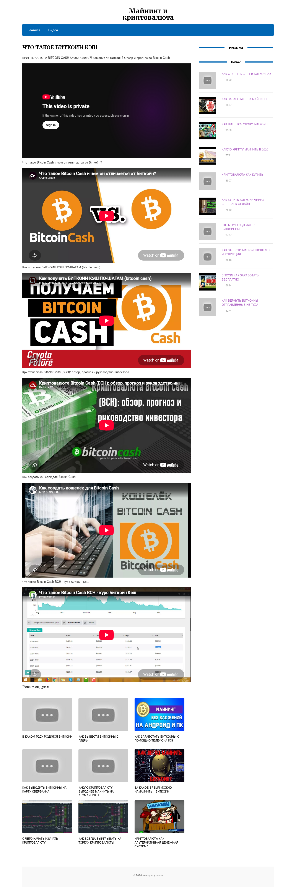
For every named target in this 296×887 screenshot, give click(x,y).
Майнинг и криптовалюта (148, 14)
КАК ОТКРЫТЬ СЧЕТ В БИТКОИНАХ (246, 74)
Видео (53, 30)
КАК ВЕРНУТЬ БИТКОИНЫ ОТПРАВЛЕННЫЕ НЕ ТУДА (240, 302)
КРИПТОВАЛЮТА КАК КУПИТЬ (242, 174)
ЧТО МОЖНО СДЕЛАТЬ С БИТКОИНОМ (239, 227)
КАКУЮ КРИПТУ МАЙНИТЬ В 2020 (245, 149)
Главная (34, 30)
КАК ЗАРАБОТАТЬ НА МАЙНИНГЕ (245, 99)
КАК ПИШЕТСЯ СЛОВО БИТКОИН (244, 124)
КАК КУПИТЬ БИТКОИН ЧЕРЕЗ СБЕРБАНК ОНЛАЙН (243, 202)
